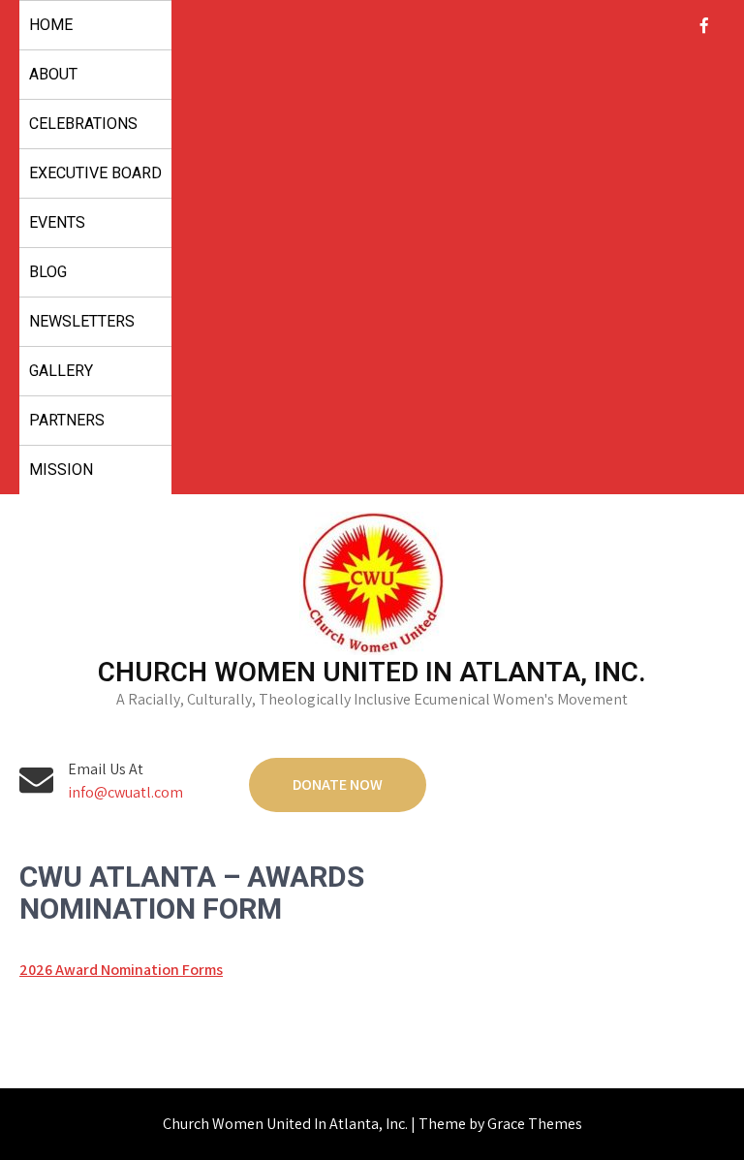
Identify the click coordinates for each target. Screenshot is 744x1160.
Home (51, 25)
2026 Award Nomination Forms (121, 969)
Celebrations (83, 123)
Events (57, 222)
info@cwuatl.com (125, 792)
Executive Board (95, 173)
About (53, 74)
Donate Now (338, 784)
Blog (48, 272)
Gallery (61, 370)
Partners (67, 420)
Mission (61, 469)
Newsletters (82, 321)
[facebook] (704, 25)
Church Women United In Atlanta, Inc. (372, 672)
